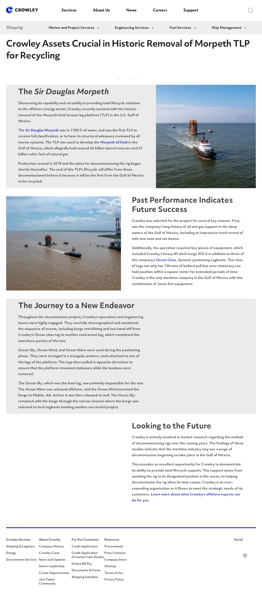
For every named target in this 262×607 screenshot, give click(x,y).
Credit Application (85, 546)
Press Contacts (115, 553)
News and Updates (52, 559)
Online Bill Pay (82, 564)
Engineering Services (132, 28)
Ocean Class (166, 260)
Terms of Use (113, 573)
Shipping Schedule (85, 577)
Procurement (113, 546)
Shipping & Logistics (20, 546)
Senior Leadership (51, 566)
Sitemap (110, 566)
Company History (51, 546)
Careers (160, 10)
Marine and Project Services (71, 28)
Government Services (21, 559)
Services (69, 10)
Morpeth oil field (114, 142)
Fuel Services (180, 28)
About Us (101, 10)
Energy (11, 553)
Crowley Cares (49, 553)
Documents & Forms (86, 570)
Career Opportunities (54, 573)
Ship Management (226, 28)
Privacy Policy (114, 579)
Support (190, 10)
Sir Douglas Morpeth (42, 130)
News (131, 10)
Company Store (115, 559)
